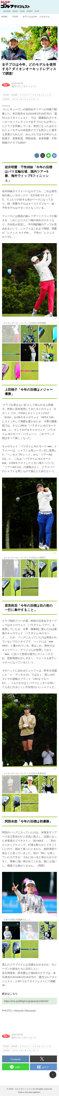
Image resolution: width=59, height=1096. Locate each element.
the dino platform (32, 1092)
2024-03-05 (17, 83)
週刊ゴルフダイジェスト (24, 86)
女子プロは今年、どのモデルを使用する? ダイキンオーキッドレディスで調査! (29, 69)
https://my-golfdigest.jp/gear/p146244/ (26, 1001)
